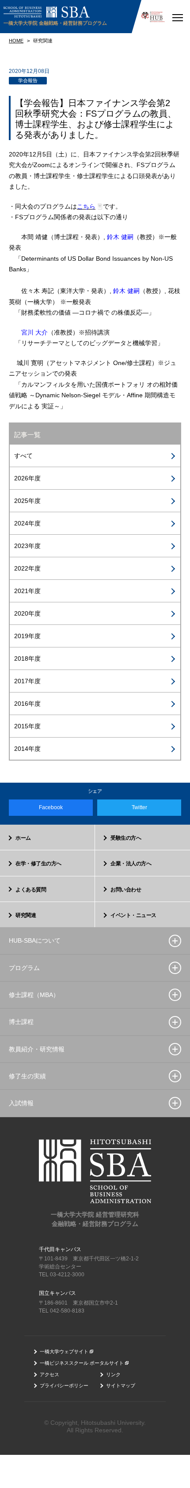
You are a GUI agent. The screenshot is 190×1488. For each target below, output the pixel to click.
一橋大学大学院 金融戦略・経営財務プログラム (55, 23)
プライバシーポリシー (64, 1385)
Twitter (139, 807)
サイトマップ (120, 1385)
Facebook (51, 807)
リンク (113, 1374)
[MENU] (177, 16)
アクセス (49, 1374)
